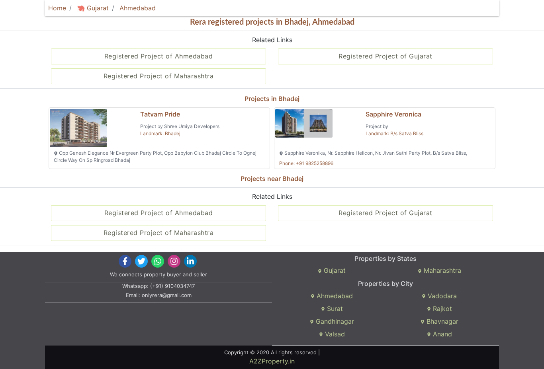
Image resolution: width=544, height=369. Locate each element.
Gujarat (97, 8)
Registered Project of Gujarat (385, 56)
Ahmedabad (137, 8)
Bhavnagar (441, 321)
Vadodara (441, 296)
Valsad (334, 334)
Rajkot (441, 309)
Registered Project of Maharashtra (159, 76)
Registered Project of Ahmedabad (158, 56)
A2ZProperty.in (272, 361)
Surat (334, 309)
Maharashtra (441, 270)
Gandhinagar (334, 321)
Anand (441, 334)
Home (57, 8)
